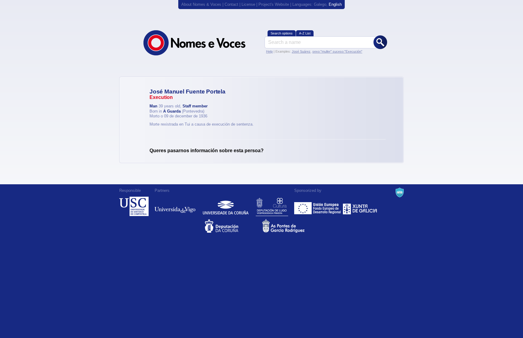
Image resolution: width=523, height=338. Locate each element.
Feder (318, 206)
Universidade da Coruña (225, 206)
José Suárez (301, 51)
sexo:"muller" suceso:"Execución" (337, 51)
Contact (231, 4)
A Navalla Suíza (400, 192)
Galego (320, 4)
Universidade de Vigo (175, 206)
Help (269, 51)
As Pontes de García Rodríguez (290, 226)
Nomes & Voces (200, 42)
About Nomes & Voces (201, 4)
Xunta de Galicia (360, 206)
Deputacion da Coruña (233, 226)
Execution (161, 97)
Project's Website (273, 4)
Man (153, 106)
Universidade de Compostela (134, 206)
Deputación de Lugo (272, 206)
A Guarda (172, 111)
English (335, 4)
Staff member (195, 106)
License (248, 4)
